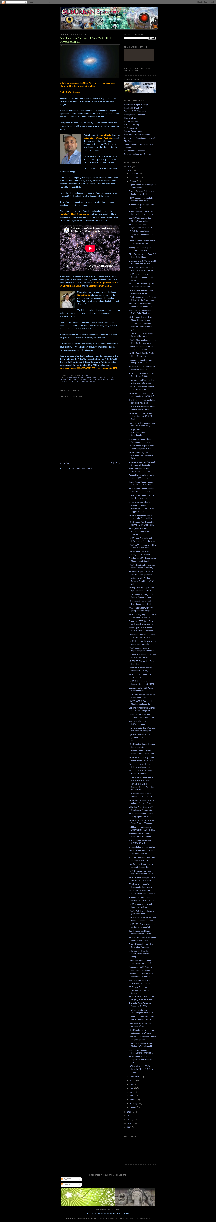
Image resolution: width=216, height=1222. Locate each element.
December (134, 174)
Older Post (115, 463)
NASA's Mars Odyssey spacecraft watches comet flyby (141, 455)
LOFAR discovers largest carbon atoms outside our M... (141, 234)
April (132, 1096)
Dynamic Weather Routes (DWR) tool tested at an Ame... (140, 737)
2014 (129, 170)
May (132, 1092)
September (134, 1077)
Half (83, 377)
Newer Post (64, 463)
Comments (70, 1184)
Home (90, 463)
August (133, 1080)
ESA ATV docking (131, 124)
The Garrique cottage (133, 141)
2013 (129, 1112)
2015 (129, 166)
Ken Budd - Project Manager (136, 105)
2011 (129, 1119)
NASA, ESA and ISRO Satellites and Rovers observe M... (139, 531)
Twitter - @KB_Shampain (135, 111)
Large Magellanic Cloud (98, 377)
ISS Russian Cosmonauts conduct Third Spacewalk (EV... (141, 327)
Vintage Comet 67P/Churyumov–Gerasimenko (137, 432)
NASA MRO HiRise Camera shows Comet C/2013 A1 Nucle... (140, 416)
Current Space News (133, 131)
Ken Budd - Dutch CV (133, 108)
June (132, 1088)
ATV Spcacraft (130, 128)
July (132, 1084)
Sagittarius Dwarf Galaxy (101, 379)
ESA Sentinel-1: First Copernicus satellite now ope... (140, 1059)
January (133, 1107)
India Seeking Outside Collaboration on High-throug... (139, 954)
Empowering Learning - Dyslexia (137, 154)
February (134, 1103)
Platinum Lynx (130, 118)
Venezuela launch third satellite (142, 847)
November (134, 177)
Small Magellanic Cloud (83, 381)
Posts (67, 1179)
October (133, 181)
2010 (129, 1123)
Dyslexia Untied (131, 121)
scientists (65, 381)
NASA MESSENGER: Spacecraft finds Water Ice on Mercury (141, 787)
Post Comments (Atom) (81, 468)
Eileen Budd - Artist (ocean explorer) (139, 138)
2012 (129, 1116)
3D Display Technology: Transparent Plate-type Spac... (139, 990)
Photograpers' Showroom (134, 114)
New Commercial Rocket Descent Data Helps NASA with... (141, 581)
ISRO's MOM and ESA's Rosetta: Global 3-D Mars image (141, 1069)
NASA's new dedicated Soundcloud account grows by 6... (141, 277)
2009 (129, 1127)
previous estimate (78, 379)
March (132, 1100)
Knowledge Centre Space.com (137, 135)
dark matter (73, 377)
